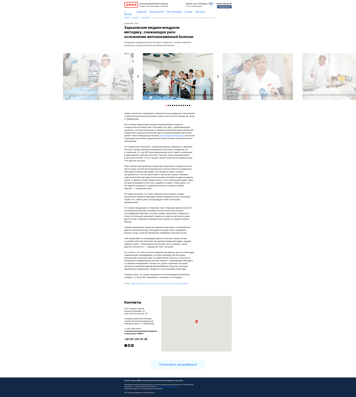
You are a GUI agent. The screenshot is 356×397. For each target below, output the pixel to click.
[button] (224, 6)
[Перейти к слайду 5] (174, 105)
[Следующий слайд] (218, 76)
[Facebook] (125, 345)
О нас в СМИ (145, 17)
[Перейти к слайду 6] (177, 105)
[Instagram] (129, 345)
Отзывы (188, 11)
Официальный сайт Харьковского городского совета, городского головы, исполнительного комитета (159, 283)
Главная (126, 17)
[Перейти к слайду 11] (187, 105)
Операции (141, 11)
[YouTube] (132, 345)
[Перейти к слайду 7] (179, 105)
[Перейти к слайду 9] (183, 105)
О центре (128, 12)
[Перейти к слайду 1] (166, 105)
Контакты (200, 11)
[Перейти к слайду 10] (185, 105)
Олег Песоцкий (174, 11)
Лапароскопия (156, 11)
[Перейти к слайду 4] (172, 105)
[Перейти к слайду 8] (181, 105)
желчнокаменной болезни (171, 135)
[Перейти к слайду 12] (189, 105)
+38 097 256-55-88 (223, 4)
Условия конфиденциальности (167, 386)
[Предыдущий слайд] (138, 76)
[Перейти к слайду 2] (168, 105)
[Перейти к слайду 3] (170, 105)
